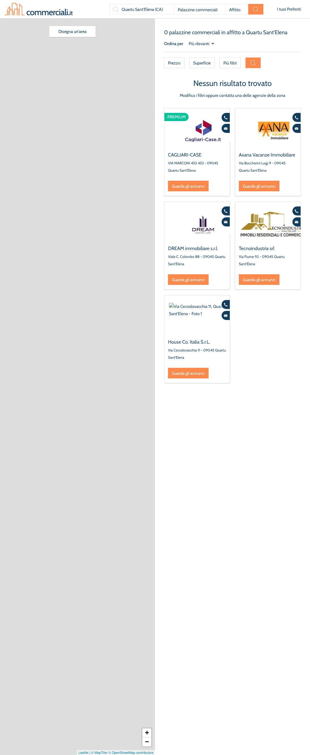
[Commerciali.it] (39, 9)
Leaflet (83, 752)
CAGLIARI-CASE (185, 155)
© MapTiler (99, 752)
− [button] (147, 742)
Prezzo (174, 63)
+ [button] (147, 733)
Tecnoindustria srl (256, 248)
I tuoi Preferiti (289, 9)
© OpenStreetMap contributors (130, 752)
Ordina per (173, 43)
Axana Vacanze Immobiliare (267, 155)
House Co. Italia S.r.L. (189, 342)
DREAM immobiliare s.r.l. (193, 248)
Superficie (202, 63)
